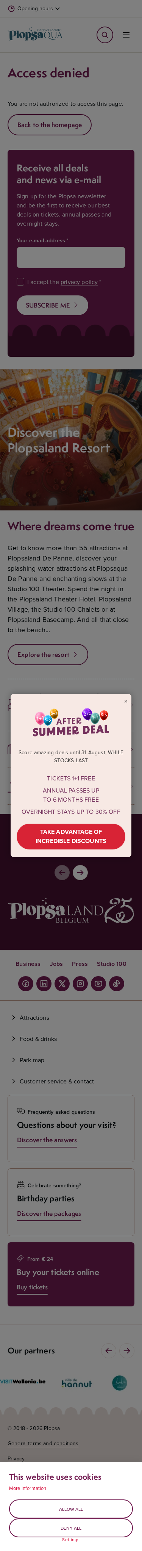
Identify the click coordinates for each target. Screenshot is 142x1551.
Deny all (71, 1528)
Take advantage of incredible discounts (71, 836)
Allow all (71, 1509)
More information (28, 1488)
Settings (71, 1539)
